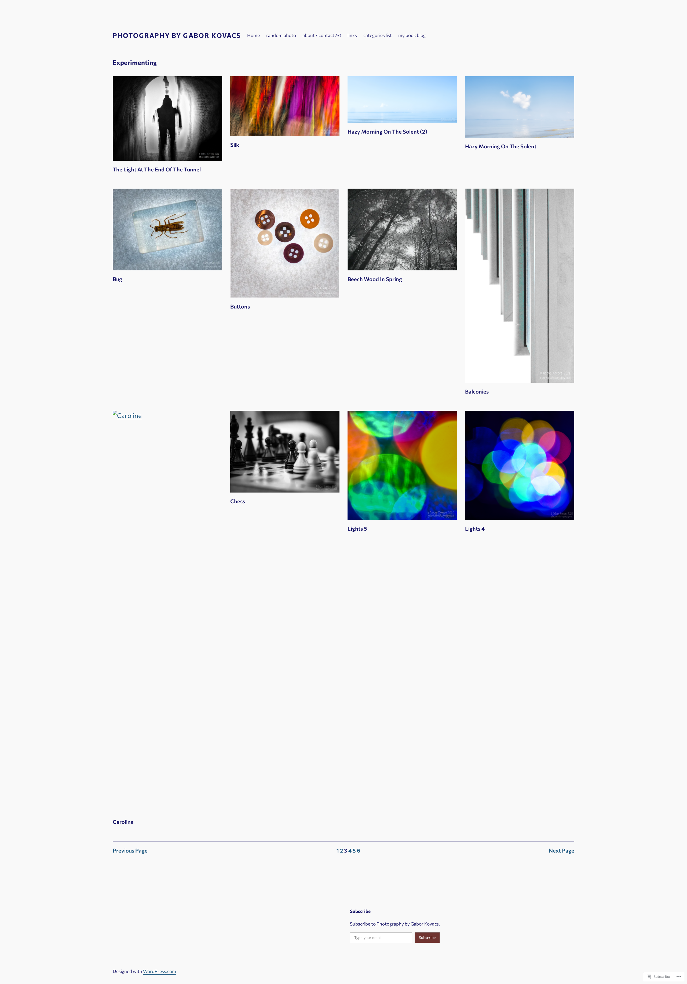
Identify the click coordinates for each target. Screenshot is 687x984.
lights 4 (475, 528)
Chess (237, 501)
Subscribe (427, 937)
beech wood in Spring (375, 279)
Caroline (123, 821)
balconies (477, 391)
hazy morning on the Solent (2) (387, 131)
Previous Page (130, 850)
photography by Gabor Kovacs (177, 35)
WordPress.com (159, 971)
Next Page (561, 850)
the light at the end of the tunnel (157, 169)
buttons (240, 306)
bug (117, 279)
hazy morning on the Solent (500, 146)
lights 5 (357, 528)
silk (234, 144)
